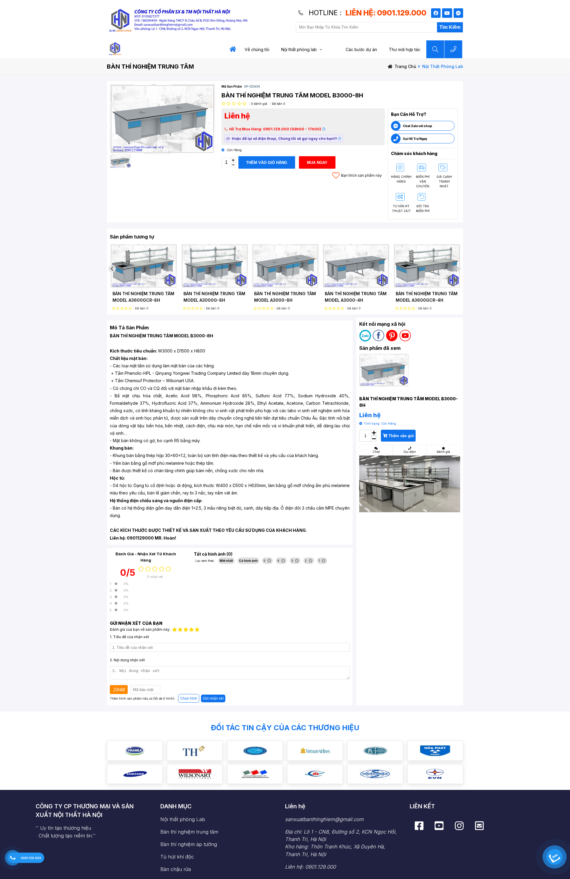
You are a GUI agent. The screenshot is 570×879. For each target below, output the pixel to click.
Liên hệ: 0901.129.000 (310, 867)
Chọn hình (188, 698)
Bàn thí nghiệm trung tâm (189, 832)
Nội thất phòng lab (299, 49)
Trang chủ (405, 66)
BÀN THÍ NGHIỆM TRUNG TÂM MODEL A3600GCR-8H (143, 297)
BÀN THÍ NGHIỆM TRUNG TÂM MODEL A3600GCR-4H (426, 297)
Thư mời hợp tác (404, 49)
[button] (112, 268)
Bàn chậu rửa (175, 869)
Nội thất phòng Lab (182, 819)
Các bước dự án (361, 49)
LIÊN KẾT (422, 806)
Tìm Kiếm (449, 27)
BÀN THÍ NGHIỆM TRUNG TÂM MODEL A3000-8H (285, 297)
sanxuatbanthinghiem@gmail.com (324, 819)
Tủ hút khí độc (177, 857)
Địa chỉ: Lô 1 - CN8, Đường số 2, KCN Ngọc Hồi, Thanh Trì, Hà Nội (341, 843)
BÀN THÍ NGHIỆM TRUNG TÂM (150, 66)
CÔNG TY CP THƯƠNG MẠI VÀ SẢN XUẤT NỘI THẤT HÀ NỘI (85, 810)
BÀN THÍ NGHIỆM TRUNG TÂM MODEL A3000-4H (356, 297)
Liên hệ (295, 806)
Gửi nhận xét (213, 698)
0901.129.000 (31, 858)
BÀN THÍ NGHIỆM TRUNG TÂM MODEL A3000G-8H (214, 297)
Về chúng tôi (257, 49)
